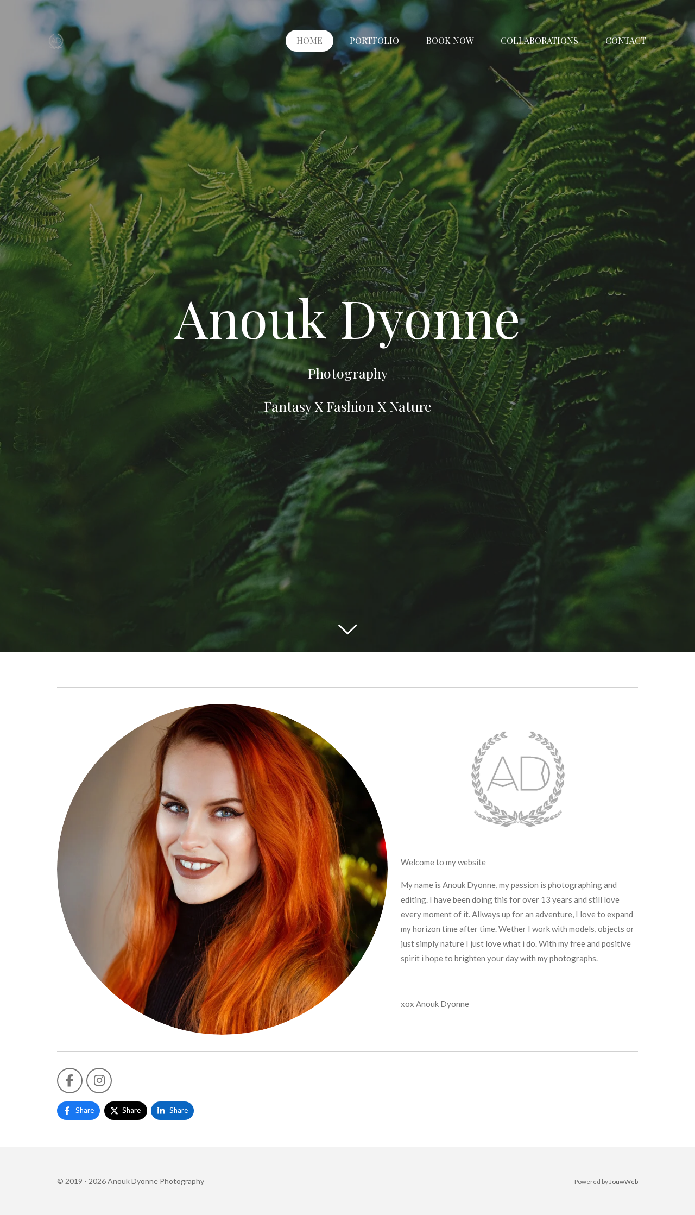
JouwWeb (623, 1181)
